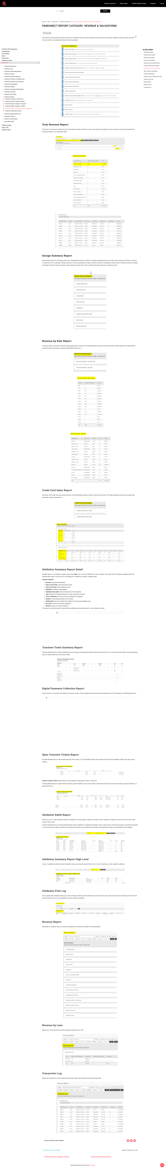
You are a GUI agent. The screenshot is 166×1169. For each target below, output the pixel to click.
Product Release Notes (139, 3)
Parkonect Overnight (9, 91)
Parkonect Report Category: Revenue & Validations (18, 108)
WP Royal (92, 1165)
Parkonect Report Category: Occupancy (15, 103)
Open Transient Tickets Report (151, 71)
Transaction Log (147, 87)
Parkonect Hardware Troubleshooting (14, 79)
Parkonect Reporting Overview (13, 111)
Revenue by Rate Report (149, 57)
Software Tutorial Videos (10, 119)
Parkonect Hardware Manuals (12, 76)
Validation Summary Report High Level (153, 76)
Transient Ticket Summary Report (151, 65)
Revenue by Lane (147, 84)
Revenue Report (147, 82)
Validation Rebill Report (149, 73)
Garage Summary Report (149, 55)
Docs (48, 21)
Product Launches (110, 3)
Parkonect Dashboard (10, 66)
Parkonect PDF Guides (10, 94)
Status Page (123, 3)
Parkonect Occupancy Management (14, 89)
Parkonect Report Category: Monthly (15, 101)
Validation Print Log (148, 79)
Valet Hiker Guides (9, 121)
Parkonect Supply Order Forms (12, 114)
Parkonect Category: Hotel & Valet (14, 99)
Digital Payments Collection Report (152, 68)
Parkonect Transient (9, 116)
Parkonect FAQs (8, 69)
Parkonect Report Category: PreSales (15, 106)
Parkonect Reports (9, 97)
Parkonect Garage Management (13, 71)
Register (153, 3)
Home (44, 21)
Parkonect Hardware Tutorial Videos (14, 81)
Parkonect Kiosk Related (10, 84)
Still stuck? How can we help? (51, 1150)
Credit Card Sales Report (149, 60)
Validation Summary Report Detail (152, 63)
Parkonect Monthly (9, 86)
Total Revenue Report (148, 52)
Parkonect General (9, 74)
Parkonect (55, 21)
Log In (162, 3)
